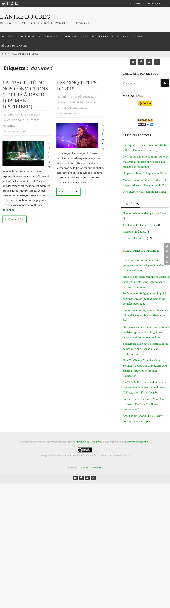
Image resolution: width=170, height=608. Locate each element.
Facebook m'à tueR (134, 231)
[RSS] (16, 3)
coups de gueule (17, 118)
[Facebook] (7, 3)
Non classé (68, 101)
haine (11, 128)
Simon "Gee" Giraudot (88, 441)
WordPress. (97, 467)
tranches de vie (86, 101)
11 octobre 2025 (31, 114)
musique (67, 105)
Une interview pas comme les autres (144, 191)
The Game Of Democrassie (139, 225)
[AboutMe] (12, 3)
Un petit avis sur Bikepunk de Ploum (145, 173)
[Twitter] (3, 3)
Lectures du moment (142, 250)
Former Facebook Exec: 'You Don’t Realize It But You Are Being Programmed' (144, 404)
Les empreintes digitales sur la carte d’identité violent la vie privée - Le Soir (144, 315)
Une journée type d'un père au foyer (144, 213)
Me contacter (137, 3)
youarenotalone (68, 110)
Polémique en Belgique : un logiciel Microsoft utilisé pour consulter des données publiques (144, 298)
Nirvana (86, 467)
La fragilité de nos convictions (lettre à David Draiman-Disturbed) (25, 94)
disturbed (22, 128)
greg (11, 114)
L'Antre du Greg (25, 17)
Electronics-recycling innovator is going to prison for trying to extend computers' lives (144, 265)
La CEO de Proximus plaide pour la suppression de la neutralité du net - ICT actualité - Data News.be (144, 387)
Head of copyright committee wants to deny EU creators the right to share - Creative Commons (146, 281)
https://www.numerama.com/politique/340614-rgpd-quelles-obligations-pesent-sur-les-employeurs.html (146, 332)
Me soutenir (154, 3)
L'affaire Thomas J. (134, 238)
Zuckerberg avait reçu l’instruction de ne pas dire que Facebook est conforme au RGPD (145, 348)
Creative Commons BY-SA (138, 441)
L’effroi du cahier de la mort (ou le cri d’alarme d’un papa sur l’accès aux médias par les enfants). (146, 161)
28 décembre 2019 (85, 96)
